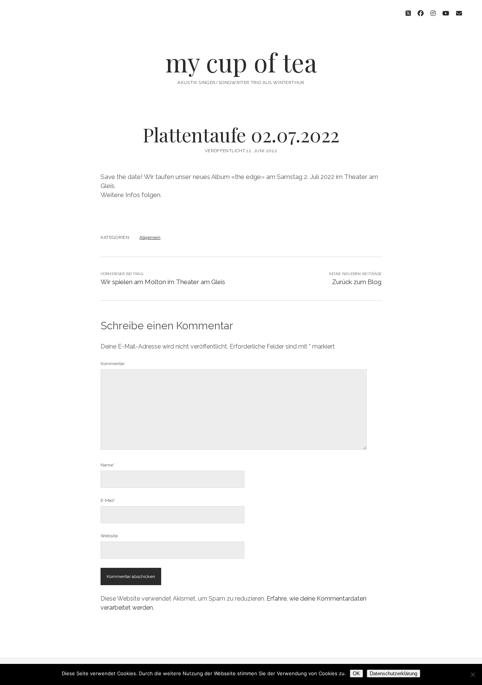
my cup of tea (241, 62)
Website (109, 535)
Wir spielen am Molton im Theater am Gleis (163, 282)
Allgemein (149, 237)
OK (356, 673)
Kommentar (113, 363)
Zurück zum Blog (356, 282)
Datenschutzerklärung (393, 673)
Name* (107, 465)
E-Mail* (108, 500)
